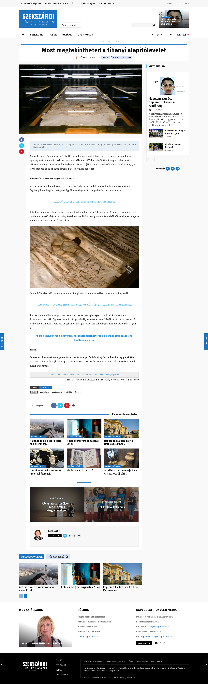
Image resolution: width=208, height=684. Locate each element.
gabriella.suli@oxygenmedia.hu (158, 636)
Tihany (77, 392)
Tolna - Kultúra (75, 437)
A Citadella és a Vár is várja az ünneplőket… (45, 442)
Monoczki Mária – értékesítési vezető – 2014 (43, 643)
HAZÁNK (101, 41)
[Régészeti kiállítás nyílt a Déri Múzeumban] (121, 428)
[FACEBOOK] (160, 643)
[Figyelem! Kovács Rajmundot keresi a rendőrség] (168, 84)
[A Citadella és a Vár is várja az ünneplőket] (47, 428)
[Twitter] (60, 405)
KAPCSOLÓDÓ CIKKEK (32, 556)
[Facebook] (153, 34)
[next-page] (25, 596)
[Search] (153, 25)
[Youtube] (162, 34)
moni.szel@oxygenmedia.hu (156, 627)
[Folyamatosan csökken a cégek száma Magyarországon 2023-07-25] (2, 664)
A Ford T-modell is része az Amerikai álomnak (45, 472)
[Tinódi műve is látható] (84, 458)
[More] (73, 405)
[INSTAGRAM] (164, 643)
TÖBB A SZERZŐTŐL (58, 556)
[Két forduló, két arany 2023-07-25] (206, 664)
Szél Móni (54, 530)
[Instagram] (157, 34)
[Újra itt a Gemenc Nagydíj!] (156, 147)
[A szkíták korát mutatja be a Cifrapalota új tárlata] (121, 458)
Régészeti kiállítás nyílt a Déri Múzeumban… (118, 442)
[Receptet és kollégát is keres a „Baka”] (156, 133)
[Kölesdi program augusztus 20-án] (84, 428)
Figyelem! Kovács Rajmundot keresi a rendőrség (170, 21)
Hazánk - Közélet (38, 437)
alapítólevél (44, 392)
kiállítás (69, 392)
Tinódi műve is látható (80, 470)
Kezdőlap (91, 41)
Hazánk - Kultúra (122, 57)
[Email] (65, 536)
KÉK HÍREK (164, 17)
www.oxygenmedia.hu (88, 636)
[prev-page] (21, 596)
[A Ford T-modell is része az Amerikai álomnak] (47, 458)
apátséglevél (57, 392)
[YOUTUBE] (156, 643)
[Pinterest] (67, 405)
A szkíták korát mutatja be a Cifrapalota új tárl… (120, 472)
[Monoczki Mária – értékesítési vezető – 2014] (45, 631)
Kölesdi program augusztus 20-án (83, 442)
